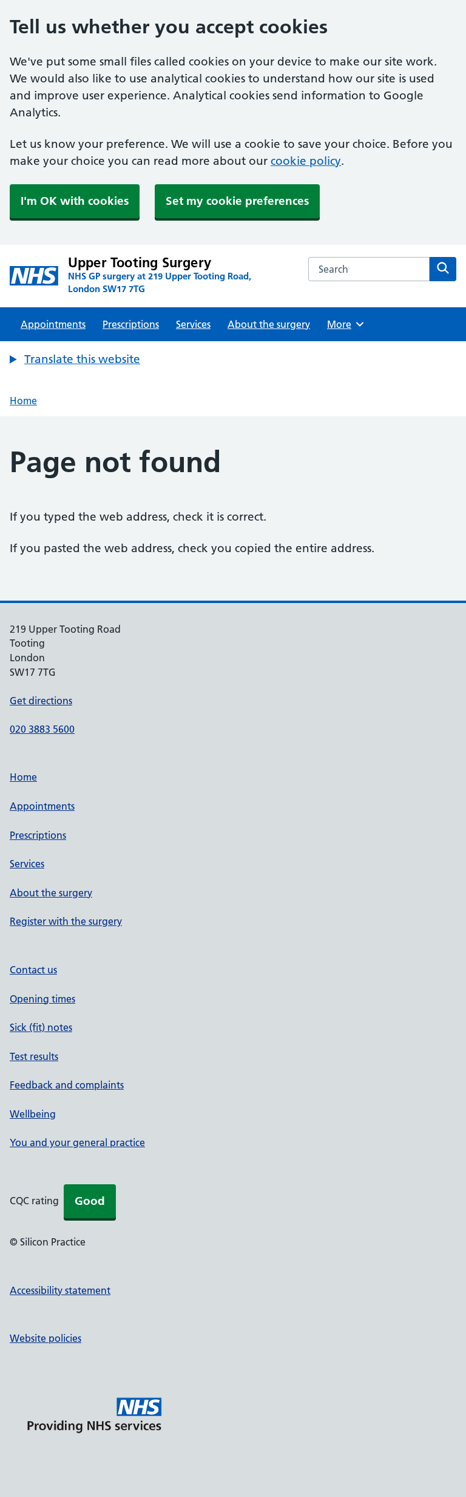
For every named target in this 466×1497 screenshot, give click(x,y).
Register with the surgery (66, 921)
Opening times (42, 999)
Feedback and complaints (67, 1085)
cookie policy (306, 161)
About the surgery (269, 324)
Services (193, 324)
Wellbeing (33, 1114)
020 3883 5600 (42, 729)
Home (23, 401)
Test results (34, 1056)
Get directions (41, 701)
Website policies (45, 1338)
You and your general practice (77, 1142)
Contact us (33, 970)
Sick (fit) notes (41, 1027)
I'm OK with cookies (75, 201)
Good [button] (90, 1201)
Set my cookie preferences (237, 201)
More (343, 324)
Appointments (53, 324)
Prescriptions (131, 324)
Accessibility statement (60, 1290)
